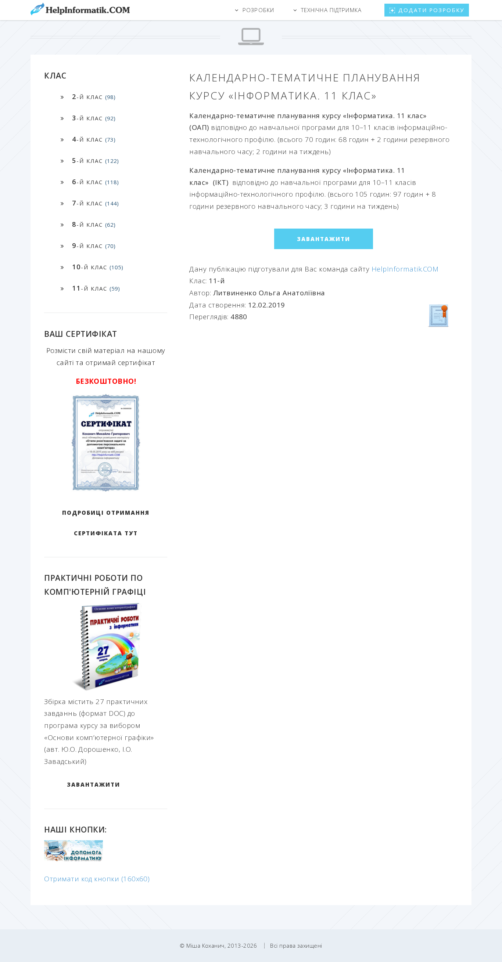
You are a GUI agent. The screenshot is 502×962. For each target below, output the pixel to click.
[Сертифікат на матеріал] (439, 315)
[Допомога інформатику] (73, 859)
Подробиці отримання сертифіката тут (106, 523)
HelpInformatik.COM (405, 268)
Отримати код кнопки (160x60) (97, 878)
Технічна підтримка (331, 10)
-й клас (93, 96)
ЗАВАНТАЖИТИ (93, 784)
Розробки (258, 10)
